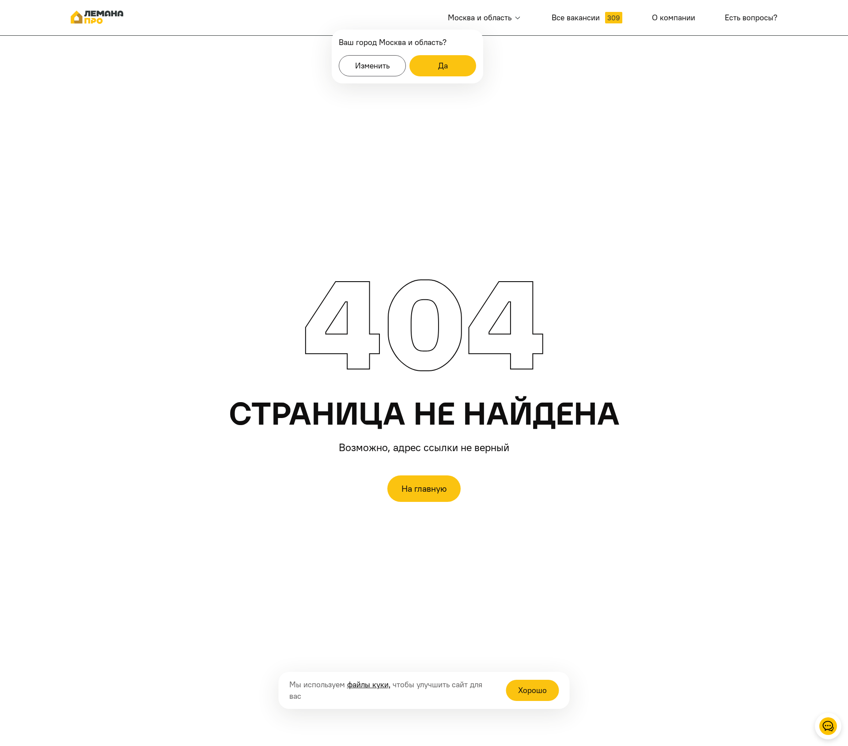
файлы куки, (368, 684)
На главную (424, 488)
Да (443, 65)
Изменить (372, 65)
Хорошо (532, 690)
